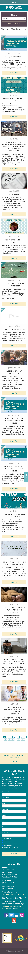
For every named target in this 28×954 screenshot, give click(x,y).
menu (14, 2)
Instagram (20, 908)
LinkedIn (19, 906)
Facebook (5, 906)
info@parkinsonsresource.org (13, 894)
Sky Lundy (17, 951)
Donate (14, 761)
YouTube (5, 908)
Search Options (14, 23)
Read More (14, 73)
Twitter (12, 906)
